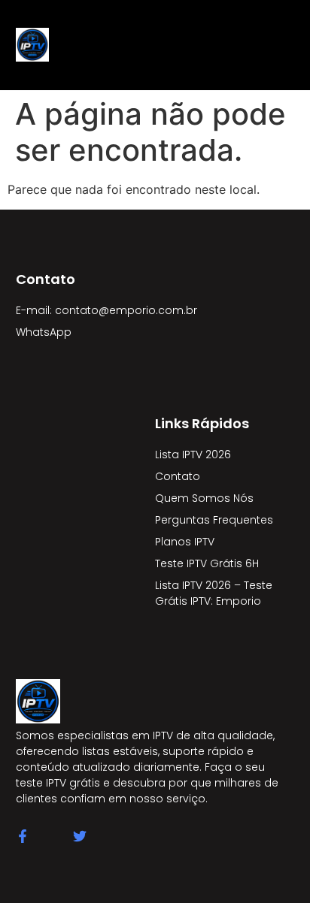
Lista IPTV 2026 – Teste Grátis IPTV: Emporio (213, 593)
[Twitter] (80, 836)
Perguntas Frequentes (214, 519)
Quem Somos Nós (204, 498)
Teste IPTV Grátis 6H (207, 563)
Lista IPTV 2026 (193, 454)
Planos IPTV (184, 541)
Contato (177, 476)
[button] (177, 44)
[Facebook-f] (22, 836)
